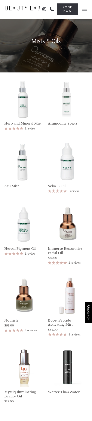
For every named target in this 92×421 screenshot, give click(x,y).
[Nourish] (24, 296)
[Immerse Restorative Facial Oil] (67, 224)
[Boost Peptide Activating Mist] (67, 296)
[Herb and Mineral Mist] (24, 99)
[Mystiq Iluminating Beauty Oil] (24, 367)
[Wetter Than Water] (67, 367)
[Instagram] (44, 9)
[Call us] (52, 9)
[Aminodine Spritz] (67, 99)
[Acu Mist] (24, 161)
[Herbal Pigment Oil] (24, 224)
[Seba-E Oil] (67, 161)
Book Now (67, 9)
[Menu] (84, 9)
